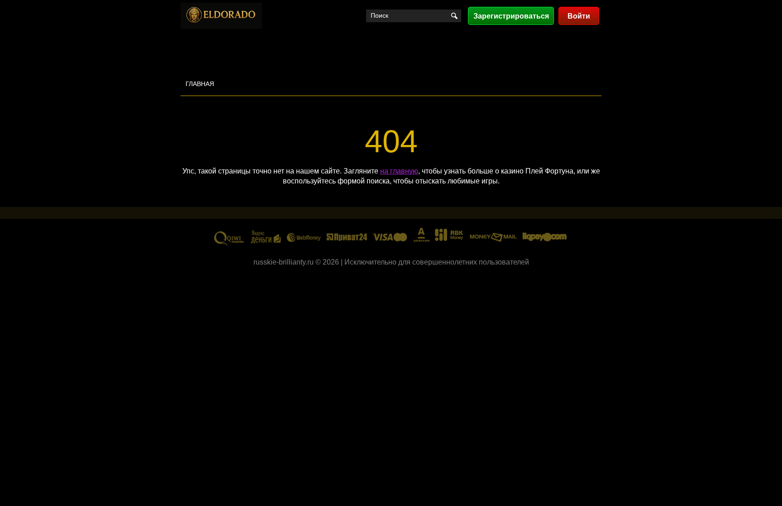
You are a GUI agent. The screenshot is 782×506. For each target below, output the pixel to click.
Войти (578, 16)
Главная (200, 83)
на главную (399, 171)
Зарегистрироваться (511, 16)
